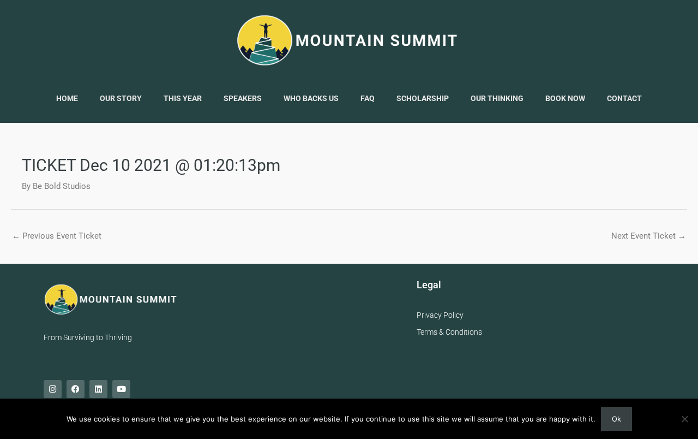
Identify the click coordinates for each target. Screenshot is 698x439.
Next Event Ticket (648, 236)
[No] (684, 418)
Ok (616, 418)
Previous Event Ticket (56, 236)
